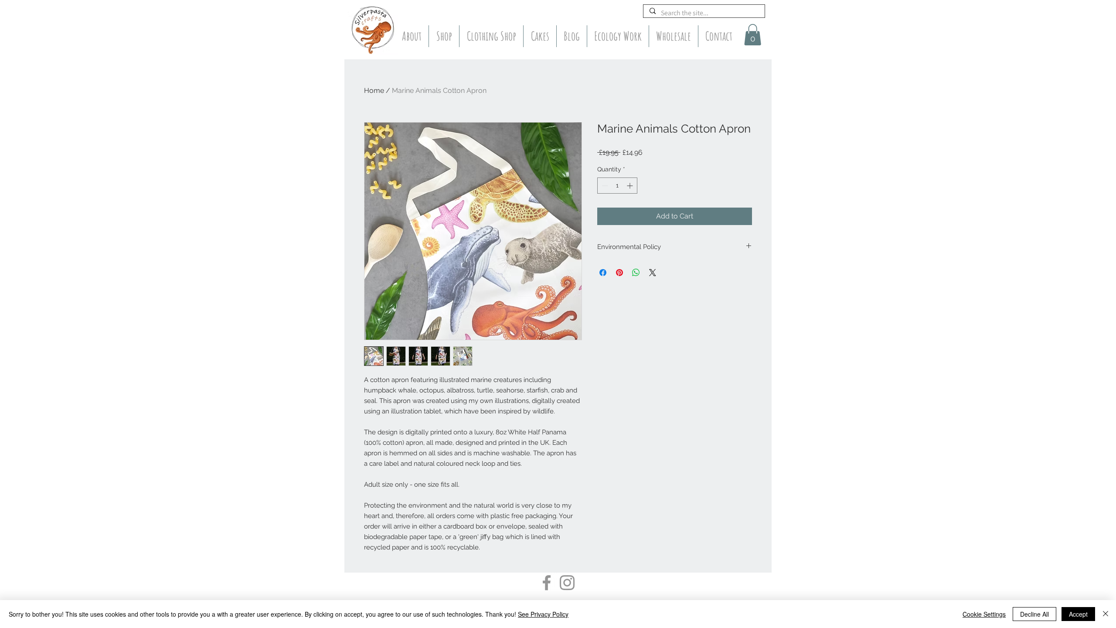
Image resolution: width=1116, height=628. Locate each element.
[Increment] (630, 185)
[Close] (1105, 614)
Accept (1078, 614)
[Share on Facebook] (603, 272)
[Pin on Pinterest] (619, 272)
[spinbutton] (617, 185)
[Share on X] (652, 272)
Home (374, 90)
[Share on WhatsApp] (636, 272)
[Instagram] (567, 583)
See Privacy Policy (543, 614)
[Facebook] (547, 583)
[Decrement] (604, 185)
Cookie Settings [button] (984, 614)
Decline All (1034, 614)
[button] (753, 34)
